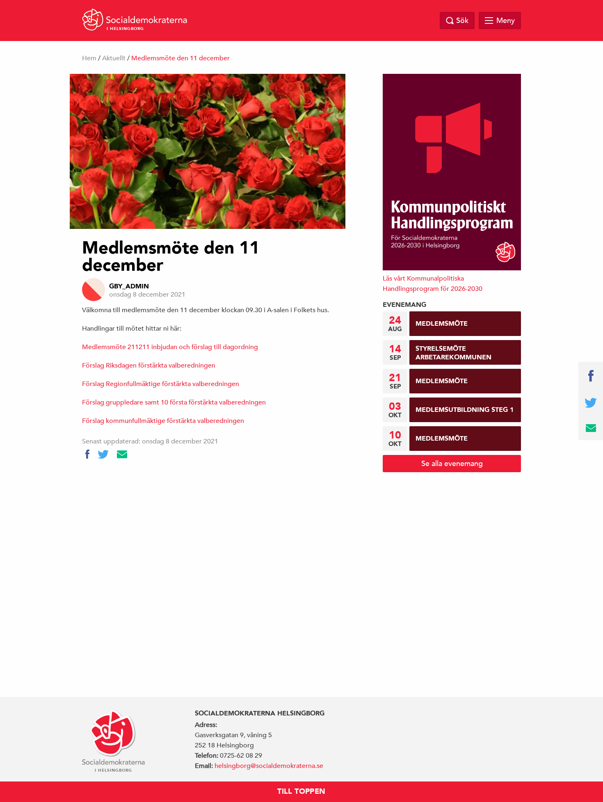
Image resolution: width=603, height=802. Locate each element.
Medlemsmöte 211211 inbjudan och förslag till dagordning (170, 347)
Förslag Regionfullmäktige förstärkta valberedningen (160, 384)
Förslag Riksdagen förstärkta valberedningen (148, 365)
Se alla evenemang (452, 463)
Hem (89, 58)
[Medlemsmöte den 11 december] (207, 151)
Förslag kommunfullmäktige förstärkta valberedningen (163, 421)
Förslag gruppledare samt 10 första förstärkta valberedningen (174, 402)
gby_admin (129, 286)
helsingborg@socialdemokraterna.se (269, 766)
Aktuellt (114, 58)
